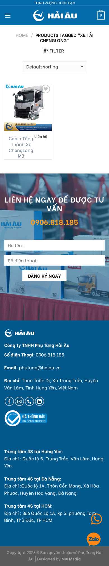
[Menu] (7, 15)
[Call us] (29, 401)
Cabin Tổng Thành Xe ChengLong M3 (21, 147)
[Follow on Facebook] (9, 401)
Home (22, 35)
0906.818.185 (54, 221)
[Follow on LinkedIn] (39, 401)
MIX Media (71, 559)
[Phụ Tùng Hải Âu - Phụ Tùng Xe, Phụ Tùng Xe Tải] (54, 15)
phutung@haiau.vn (40, 367)
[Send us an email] (19, 401)
